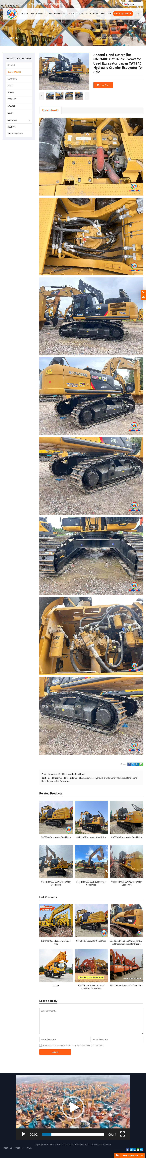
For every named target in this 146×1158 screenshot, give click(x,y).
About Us (8, 1148)
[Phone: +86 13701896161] (143, 292)
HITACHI (11, 65)
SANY (10, 86)
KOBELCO (12, 99)
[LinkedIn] (134, 1150)
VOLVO (11, 92)
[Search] (138, 14)
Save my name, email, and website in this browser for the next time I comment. (73, 1046)
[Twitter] (131, 1150)
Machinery (12, 120)
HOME (29, 1148)
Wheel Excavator (15, 134)
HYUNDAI (12, 127)
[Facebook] (127, 1150)
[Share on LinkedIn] (137, 765)
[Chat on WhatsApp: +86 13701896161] (143, 297)
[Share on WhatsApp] (141, 765)
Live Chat (105, 85)
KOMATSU (12, 79)
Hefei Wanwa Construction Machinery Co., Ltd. (72, 1144)
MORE (10, 113)
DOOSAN (12, 106)
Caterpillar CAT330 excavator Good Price (66, 774)
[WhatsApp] (138, 1150)
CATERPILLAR (14, 72)
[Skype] (141, 1150)
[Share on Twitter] (133, 765)
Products (19, 1148)
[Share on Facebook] (129, 765)
